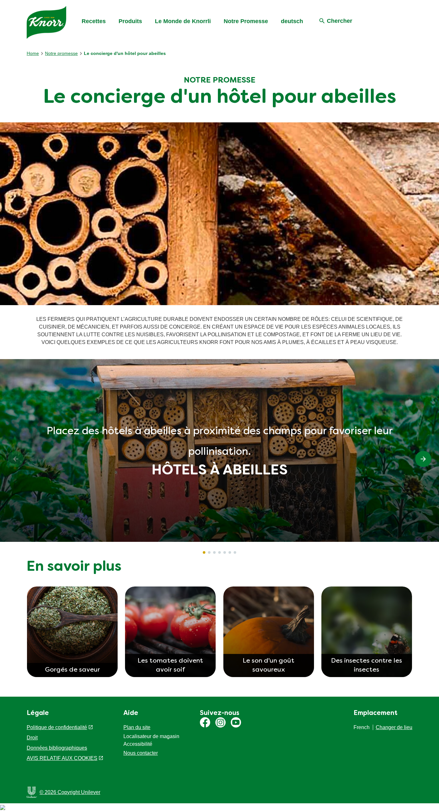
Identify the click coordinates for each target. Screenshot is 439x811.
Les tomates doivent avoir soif (170, 665)
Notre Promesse (246, 21)
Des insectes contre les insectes (366, 665)
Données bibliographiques (57, 748)
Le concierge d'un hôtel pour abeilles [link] (125, 53)
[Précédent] (16, 459)
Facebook (205, 722)
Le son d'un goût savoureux (268, 665)
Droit (32, 737)
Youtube (236, 722)
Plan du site (136, 727)
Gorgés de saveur (72, 670)
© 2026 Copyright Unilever (70, 792)
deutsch (292, 21)
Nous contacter (140, 753)
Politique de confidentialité (57, 727)
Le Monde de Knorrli (183, 21)
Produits (130, 21)
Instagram (220, 722)
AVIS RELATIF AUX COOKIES (62, 758)
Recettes (94, 21)
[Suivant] (423, 459)
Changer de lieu (394, 727)
